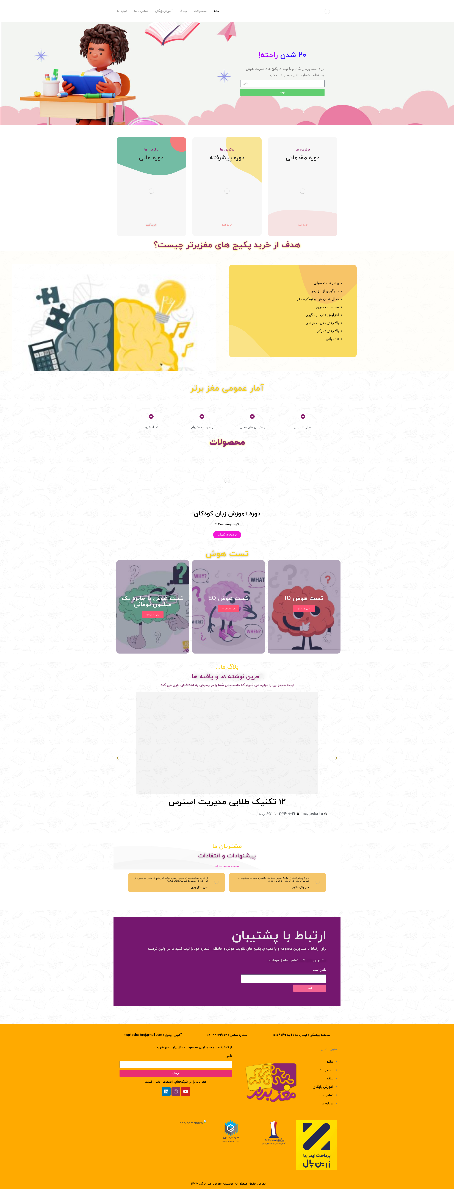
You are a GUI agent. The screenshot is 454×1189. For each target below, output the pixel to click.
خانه (330, 1061)
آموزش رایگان (323, 1086)
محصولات (326, 1070)
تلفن (228, 1056)
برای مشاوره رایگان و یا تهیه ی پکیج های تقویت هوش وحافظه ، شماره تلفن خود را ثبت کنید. (285, 71)
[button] (131, 495)
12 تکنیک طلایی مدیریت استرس (227, 802)
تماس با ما (325, 1095)
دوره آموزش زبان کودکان (227, 513)
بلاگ (330, 1078)
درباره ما (327, 1103)
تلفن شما (319, 969)
